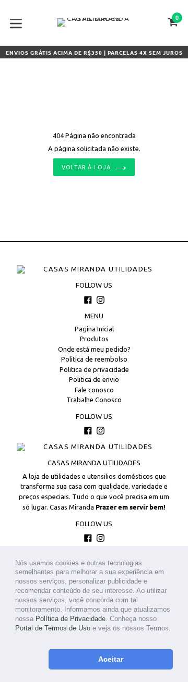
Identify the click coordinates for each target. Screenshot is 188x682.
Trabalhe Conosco (94, 399)
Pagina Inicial (94, 328)
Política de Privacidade (70, 619)
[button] (16, 638)
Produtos (94, 338)
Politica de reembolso (94, 359)
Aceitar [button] (110, 659)
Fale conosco (94, 389)
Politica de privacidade (94, 369)
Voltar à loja (86, 167)
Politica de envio (94, 379)
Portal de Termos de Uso (52, 628)
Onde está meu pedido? (94, 349)
